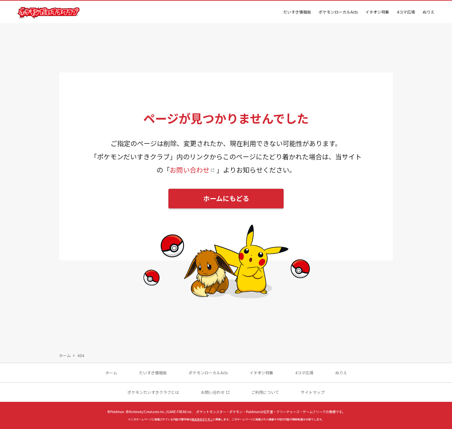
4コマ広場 (406, 12)
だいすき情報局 (297, 12)
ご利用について (265, 392)
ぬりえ (428, 12)
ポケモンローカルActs (338, 12)
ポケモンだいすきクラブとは (153, 392)
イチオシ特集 (377, 12)
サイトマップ (313, 392)
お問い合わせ (189, 170)
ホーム (65, 355)
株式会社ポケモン (202, 419)
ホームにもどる (226, 198)
